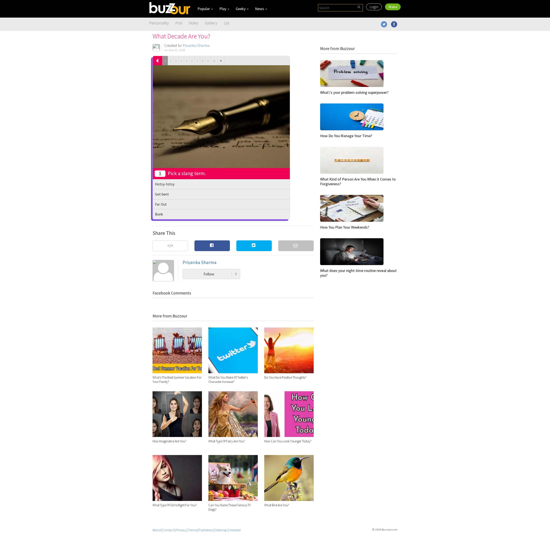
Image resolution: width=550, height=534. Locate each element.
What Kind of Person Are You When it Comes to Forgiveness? (358, 181)
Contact (168, 530)
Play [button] (223, 8)
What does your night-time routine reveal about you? (358, 273)
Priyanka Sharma (196, 45)
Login (374, 6)
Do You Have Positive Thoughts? (285, 377)
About (157, 530)
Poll (178, 23)
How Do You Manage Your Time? (346, 135)
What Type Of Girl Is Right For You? (175, 505)
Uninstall (235, 530)
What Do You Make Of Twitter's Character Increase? (228, 379)
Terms (192, 530)
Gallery (211, 23)
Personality (159, 23)
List (226, 23)
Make (392, 6)
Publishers (206, 530)
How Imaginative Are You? (169, 441)
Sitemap (221, 530)
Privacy (181, 530)
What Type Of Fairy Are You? (226, 441)
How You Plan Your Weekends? (344, 227)
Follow (220, 274)
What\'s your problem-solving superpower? (354, 92)
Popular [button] (204, 8)
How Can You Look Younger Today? (288, 441)
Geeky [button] (241, 8)
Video (193, 23)
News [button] (260, 8)
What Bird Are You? (276, 505)
